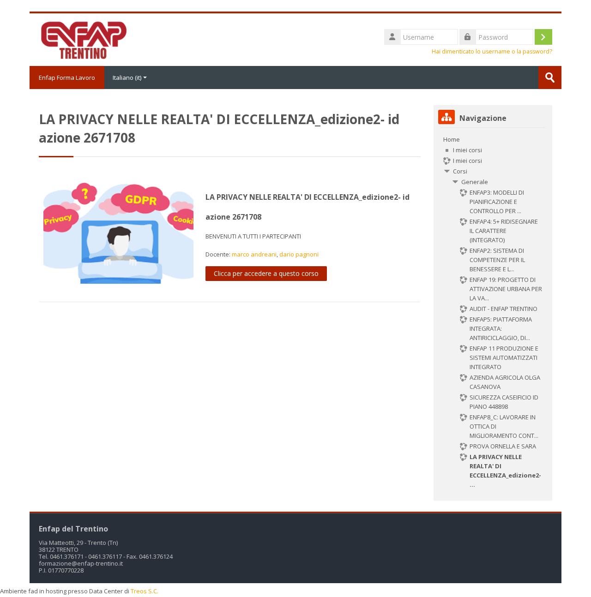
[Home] (83, 39)
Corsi (460, 171)
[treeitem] (493, 312)
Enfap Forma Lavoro (67, 77)
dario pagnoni (299, 254)
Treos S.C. (144, 591)
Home (451, 139)
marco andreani (254, 254)
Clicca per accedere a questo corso (266, 273)
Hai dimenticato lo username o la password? (492, 51)
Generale (474, 182)
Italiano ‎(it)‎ (127, 77)
